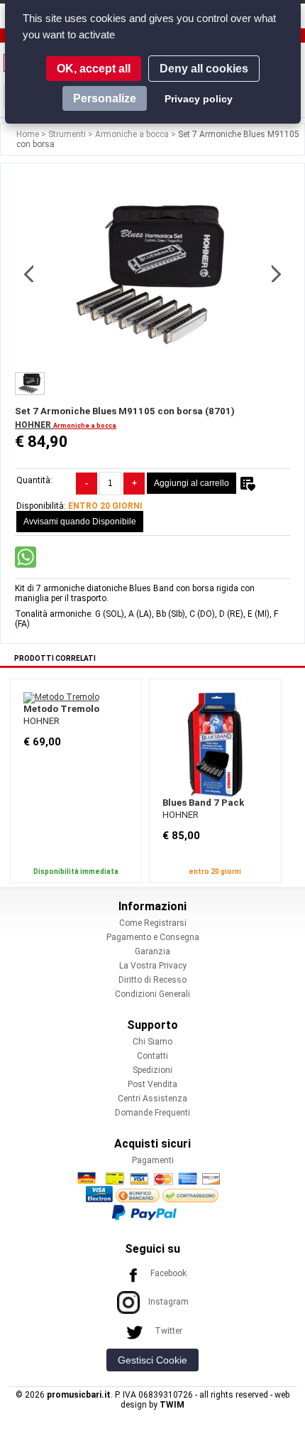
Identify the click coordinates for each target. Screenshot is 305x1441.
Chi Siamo (152, 1042)
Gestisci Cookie (152, 1360)
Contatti (152, 1056)
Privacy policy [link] (199, 98)
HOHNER (34, 425)
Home (28, 134)
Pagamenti (153, 1160)
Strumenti (68, 134)
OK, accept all (94, 69)
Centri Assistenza (152, 1098)
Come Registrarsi (153, 923)
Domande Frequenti (152, 1113)
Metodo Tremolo (61, 708)
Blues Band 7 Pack (203, 802)
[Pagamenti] (152, 1196)
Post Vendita (152, 1084)
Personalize (104, 98)
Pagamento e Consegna (152, 937)
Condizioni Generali (152, 994)
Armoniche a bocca (133, 134)
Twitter (168, 1331)
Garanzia (152, 951)
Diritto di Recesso (152, 980)
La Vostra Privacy (153, 966)
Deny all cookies (204, 69)
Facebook (168, 1273)
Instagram (168, 1302)
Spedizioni (152, 1070)
